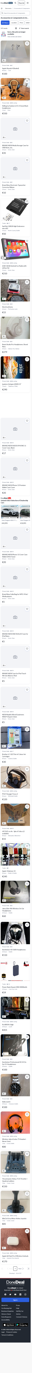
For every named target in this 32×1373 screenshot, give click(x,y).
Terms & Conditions (7, 1335)
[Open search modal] (15, 3)
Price (21, 22)
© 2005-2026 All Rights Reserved (11, 1329)
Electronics (8, 8)
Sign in (15, 1300)
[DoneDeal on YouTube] (15, 1294)
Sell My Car (19, 1311)
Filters (6, 23)
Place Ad (21, 3)
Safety (18, 1314)
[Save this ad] (27, 43)
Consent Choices (21, 1317)
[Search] (2, 13)
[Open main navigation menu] (28, 3)
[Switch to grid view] (16, 28)
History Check (6, 1314)
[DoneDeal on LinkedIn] (20, 1294)
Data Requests (6, 1317)
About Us (4, 1305)
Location (14, 22)
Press (18, 1305)
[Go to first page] (2, 1268)
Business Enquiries (7, 1311)
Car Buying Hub (6, 1308)
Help (17, 1308)
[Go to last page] (28, 1268)
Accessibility (5, 1320)
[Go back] (2, 8)
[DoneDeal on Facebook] (5, 1294)
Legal (3, 1332)
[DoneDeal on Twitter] (10, 1294)
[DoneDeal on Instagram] (25, 1294)
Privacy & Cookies (11, 1332)
